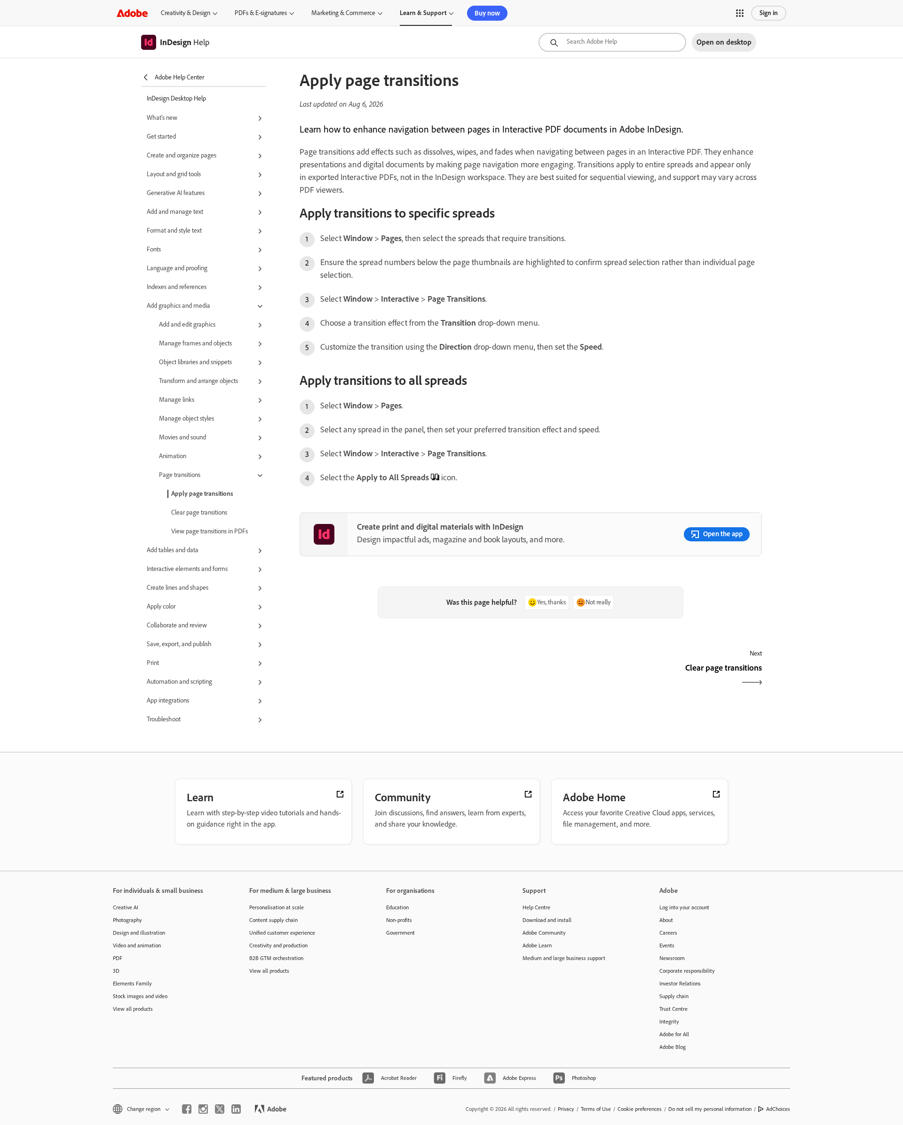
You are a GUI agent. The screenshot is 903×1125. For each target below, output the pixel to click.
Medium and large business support (564, 958)
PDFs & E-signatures (261, 13)
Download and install (547, 920)
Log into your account (684, 907)
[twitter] (219, 1109)
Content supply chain (273, 920)
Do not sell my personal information (710, 1109)
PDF (117, 958)
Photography (127, 920)
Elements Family (132, 983)
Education (397, 907)
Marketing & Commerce (343, 13)
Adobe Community (544, 933)
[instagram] (203, 1109)
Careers (668, 933)
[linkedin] (236, 1109)
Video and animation (137, 945)
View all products (133, 1009)
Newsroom (672, 958)
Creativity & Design (185, 13)
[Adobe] (132, 13)
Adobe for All (674, 1034)
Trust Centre (673, 1009)
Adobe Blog (672, 1047)
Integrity (669, 1021)
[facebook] (186, 1109)
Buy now (487, 13)
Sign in (769, 13)
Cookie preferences (640, 1109)
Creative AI (125, 907)
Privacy (566, 1109)
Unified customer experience (282, 933)
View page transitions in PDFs (209, 531)
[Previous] (414, 675)
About (666, 920)
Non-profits (399, 920)
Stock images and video (140, 996)
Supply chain (674, 996)
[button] (739, 13)
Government (400, 933)
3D (116, 971)
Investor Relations (680, 983)
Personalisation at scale (276, 907)
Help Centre (536, 907)
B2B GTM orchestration (276, 958)
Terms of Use (596, 1109)
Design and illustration (139, 933)
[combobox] (612, 42)
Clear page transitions (199, 512)
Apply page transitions (202, 494)
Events (666, 945)
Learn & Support (423, 13)
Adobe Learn (537, 945)
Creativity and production (278, 945)
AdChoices (778, 1109)
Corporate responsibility (687, 971)
